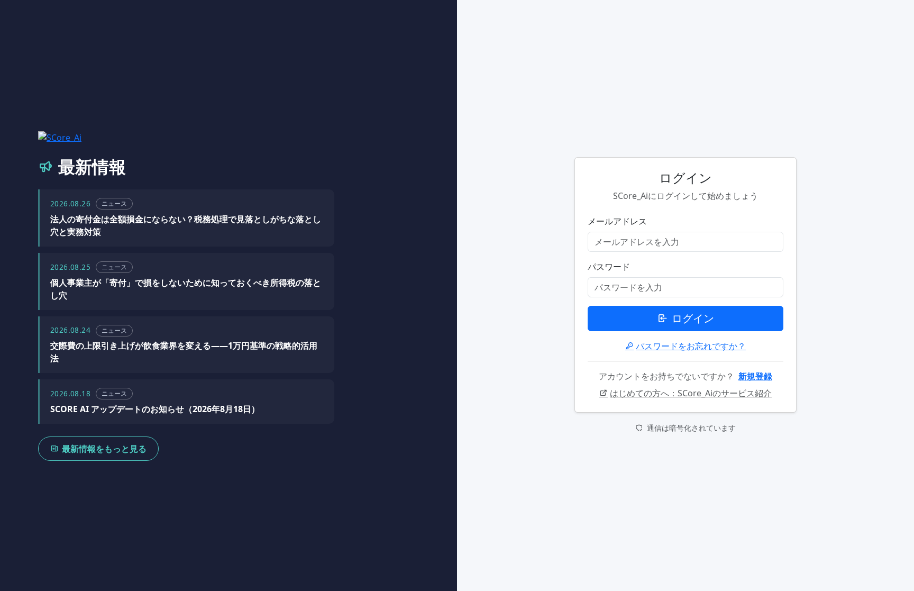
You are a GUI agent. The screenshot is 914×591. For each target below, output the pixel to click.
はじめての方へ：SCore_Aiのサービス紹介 (691, 393)
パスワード (609, 266)
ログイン (693, 318)
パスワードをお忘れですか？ (691, 346)
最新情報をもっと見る (104, 448)
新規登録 (755, 376)
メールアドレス (617, 221)
